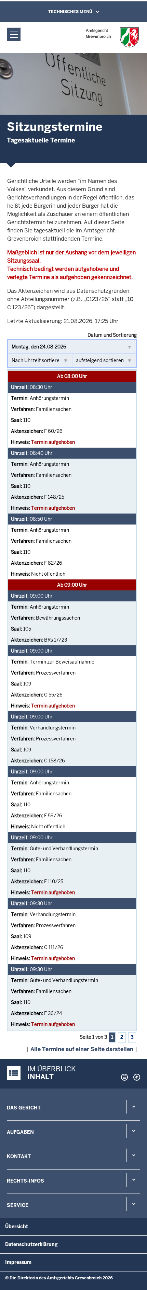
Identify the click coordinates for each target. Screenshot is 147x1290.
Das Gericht (24, 1108)
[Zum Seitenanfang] (135, 1077)
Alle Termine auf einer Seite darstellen (81, 1049)
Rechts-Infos (25, 1181)
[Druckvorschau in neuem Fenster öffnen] (123, 1077)
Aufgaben (20, 1132)
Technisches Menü (70, 11)
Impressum (18, 1262)
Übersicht (16, 1226)
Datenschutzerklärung (31, 1244)
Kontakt (19, 1156)
